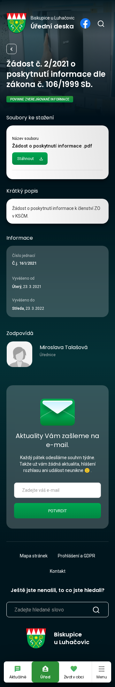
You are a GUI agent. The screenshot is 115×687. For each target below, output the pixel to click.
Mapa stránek (34, 555)
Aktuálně (17, 677)
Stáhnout (25, 158)
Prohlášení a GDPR (76, 555)
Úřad (45, 677)
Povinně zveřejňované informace (11, 49)
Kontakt (57, 571)
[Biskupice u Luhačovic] (16, 23)
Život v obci (74, 677)
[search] (101, 23)
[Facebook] (85, 23)
